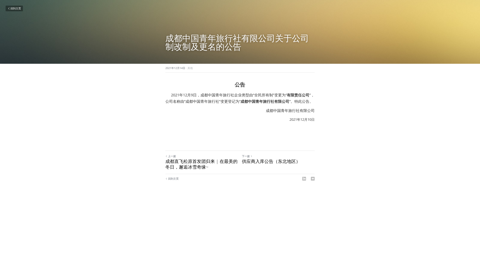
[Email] (313, 179)
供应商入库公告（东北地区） (271, 161)
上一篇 (172, 156)
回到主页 (15, 8)
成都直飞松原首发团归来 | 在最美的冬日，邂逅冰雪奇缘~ (201, 164)
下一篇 (246, 156)
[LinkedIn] (304, 179)
